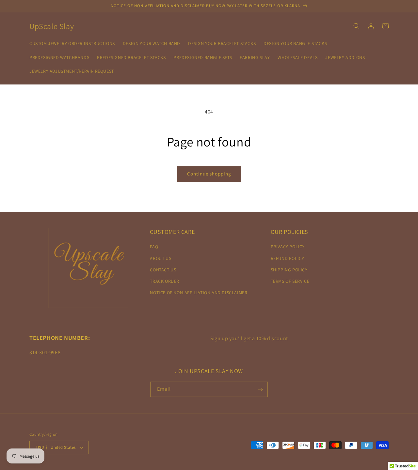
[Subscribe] (260, 389)
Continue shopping (209, 174)
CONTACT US (163, 270)
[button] (356, 26)
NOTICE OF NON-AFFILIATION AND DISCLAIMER (198, 293)
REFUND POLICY (287, 258)
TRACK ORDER (164, 281)
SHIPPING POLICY (289, 270)
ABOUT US (160, 258)
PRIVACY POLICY (288, 247)
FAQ (154, 247)
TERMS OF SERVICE (290, 281)
